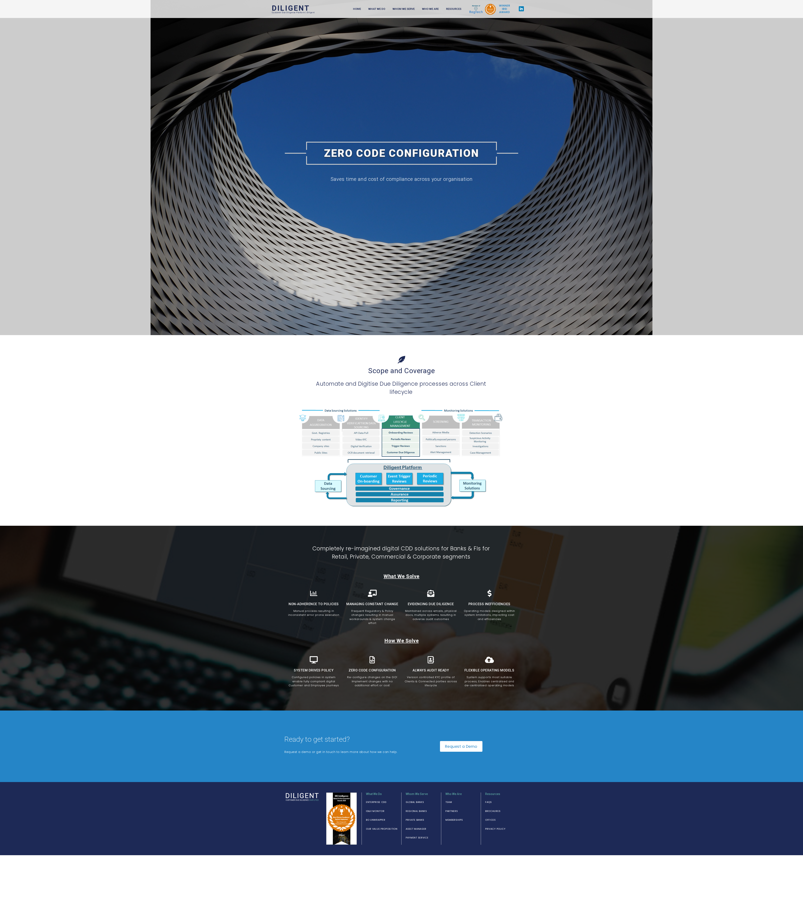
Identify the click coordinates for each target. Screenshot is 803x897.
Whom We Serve (404, 8)
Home (357, 8)
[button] (376, 802)
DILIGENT (291, 8)
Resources (453, 8)
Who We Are (430, 8)
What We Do (376, 8)
